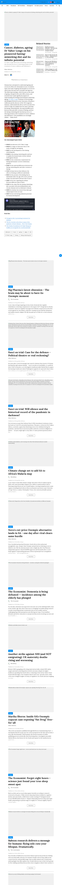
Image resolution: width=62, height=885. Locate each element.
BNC (8, 5)
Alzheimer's (8, 232)
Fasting (16, 235)
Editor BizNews (8, 69)
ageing (20, 232)
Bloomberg (13, 477)
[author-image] (9, 299)
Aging (26, 232)
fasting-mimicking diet (26, 235)
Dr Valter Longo (8, 235)
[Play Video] (19, 128)
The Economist (14, 299)
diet (30, 232)
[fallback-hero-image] (40, 48)
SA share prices (39, 5)
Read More (31, 317)
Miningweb (30, 5)
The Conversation (15, 850)
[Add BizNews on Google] (20, 80)
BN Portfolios (21, 5)
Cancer (14, 232)
